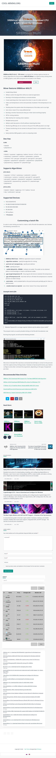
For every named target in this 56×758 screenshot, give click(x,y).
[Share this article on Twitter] (9, 437)
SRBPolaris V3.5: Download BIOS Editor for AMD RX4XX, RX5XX (18, 682)
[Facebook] (26, 8)
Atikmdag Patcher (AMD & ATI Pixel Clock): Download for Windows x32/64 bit (21, 656)
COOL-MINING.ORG (11, 3)
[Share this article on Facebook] (5, 437)
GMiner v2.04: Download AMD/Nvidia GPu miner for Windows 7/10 (21, 382)
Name (6, 553)
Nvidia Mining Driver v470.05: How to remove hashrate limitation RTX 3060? (21, 696)
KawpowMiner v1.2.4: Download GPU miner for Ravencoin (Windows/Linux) (21, 719)
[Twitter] (8, 733)
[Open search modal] (2, 8)
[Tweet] (8, 399)
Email (6, 558)
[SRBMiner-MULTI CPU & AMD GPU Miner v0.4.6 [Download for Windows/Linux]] (18, 413)
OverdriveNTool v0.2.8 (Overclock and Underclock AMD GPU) (20, 389)
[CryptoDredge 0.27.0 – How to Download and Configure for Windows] (28, 486)
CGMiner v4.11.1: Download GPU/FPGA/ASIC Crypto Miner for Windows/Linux (21, 652)
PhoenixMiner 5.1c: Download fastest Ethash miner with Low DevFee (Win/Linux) (22, 723)
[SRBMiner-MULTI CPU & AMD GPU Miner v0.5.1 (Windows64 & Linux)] (8, 413)
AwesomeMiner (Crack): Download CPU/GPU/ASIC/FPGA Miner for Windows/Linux (22, 707)
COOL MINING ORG (25, 26)
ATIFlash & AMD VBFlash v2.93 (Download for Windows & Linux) (18, 679)
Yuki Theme (27, 749)
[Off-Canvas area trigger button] (53, 8)
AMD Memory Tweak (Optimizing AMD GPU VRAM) (17, 392)
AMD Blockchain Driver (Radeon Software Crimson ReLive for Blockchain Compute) (23, 693)
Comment (6, 537)
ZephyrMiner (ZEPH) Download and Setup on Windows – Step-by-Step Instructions (27, 469)
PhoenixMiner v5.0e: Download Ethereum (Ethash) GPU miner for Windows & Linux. (23, 700)
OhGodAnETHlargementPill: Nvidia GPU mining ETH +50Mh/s (18, 663)
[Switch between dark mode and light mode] (51, 8)
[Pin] (12, 399)
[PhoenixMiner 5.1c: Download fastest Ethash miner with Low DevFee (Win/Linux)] (18, 426)
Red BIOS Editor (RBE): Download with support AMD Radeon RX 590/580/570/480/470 (23, 711)
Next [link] (41, 588)
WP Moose (38, 749)
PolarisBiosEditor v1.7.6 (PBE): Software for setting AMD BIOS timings (20, 686)
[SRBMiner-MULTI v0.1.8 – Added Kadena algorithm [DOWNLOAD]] (8, 426)
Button (51, 3)
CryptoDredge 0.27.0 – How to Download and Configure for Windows (23, 492)
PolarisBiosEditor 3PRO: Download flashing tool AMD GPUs (17, 689)
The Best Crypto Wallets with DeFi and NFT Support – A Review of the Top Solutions (27, 515)
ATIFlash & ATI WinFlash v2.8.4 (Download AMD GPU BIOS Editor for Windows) (22, 704)
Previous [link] (34, 588)
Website (6, 562)
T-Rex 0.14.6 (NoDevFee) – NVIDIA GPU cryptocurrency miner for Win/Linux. (21, 659)
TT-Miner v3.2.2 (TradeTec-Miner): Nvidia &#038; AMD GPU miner (21, 385)
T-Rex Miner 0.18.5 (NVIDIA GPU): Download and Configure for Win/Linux (20, 675)
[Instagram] (29, 8)
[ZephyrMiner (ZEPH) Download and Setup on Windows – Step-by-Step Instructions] (28, 463)
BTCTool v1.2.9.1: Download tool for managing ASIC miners (17, 666)
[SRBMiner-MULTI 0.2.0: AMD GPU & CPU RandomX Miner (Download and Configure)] (28, 413)
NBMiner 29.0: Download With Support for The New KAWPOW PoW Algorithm (24, 378)
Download (24, 82)
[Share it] (16, 399)
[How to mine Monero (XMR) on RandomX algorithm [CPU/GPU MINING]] (38, 413)
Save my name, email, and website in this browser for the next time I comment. (25, 566)
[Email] (21, 399)
